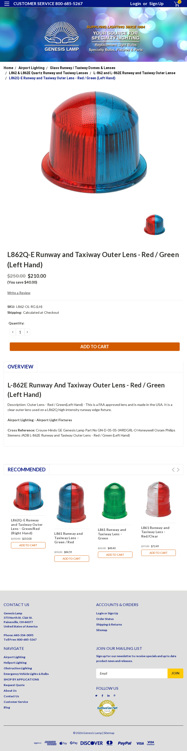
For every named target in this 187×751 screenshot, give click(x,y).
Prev (173, 470)
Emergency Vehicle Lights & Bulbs (26, 674)
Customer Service (16, 702)
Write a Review (18, 293)
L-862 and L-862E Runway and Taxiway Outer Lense (134, 73)
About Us (10, 690)
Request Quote (14, 685)
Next (178, 470)
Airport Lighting (32, 68)
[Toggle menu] (6, 6)
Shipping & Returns (109, 624)
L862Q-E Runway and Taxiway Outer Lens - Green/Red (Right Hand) (27, 526)
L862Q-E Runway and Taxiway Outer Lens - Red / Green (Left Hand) (62, 78)
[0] (174, 4)
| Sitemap (108, 733)
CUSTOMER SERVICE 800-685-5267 (48, 3)
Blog (7, 707)
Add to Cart (28, 545)
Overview (20, 366)
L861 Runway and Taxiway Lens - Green (112, 533)
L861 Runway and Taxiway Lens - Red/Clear (155, 532)
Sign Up (156, 3)
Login (135, 3)
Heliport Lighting (15, 662)
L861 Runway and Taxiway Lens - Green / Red (68, 537)
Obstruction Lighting (18, 668)
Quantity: (16, 323)
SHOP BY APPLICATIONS (21, 679)
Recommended (27, 469)
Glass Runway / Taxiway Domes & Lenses (82, 68)
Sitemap (101, 630)
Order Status (105, 619)
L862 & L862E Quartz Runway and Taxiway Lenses (48, 73)
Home (8, 68)
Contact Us (11, 696)
